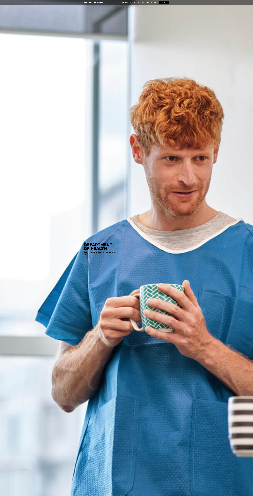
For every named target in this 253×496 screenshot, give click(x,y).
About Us (149, 2)
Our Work (125, 2)
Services (132, 2)
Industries (141, 2)
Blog (155, 2)
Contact (164, 2)
